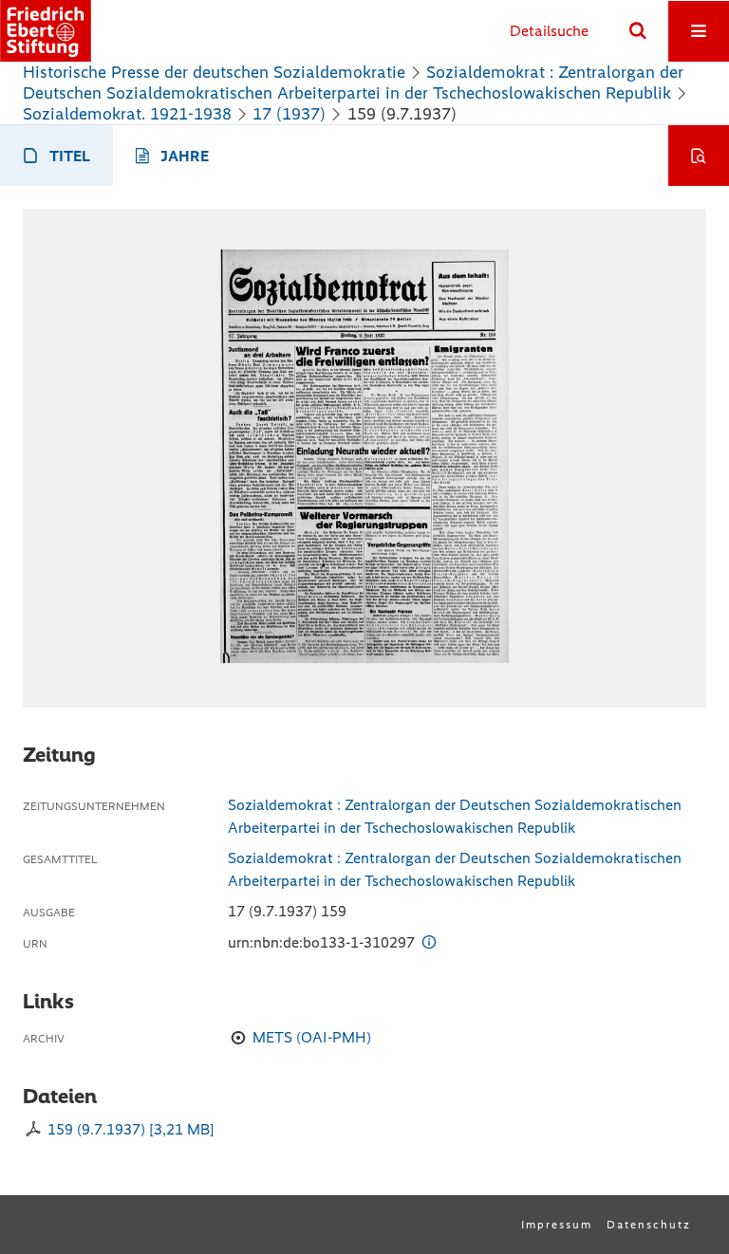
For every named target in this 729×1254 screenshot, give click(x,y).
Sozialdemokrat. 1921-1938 (127, 113)
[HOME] (45, 31)
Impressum (556, 1224)
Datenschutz (649, 1224)
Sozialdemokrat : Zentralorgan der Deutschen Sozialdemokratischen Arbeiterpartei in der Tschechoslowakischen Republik (353, 82)
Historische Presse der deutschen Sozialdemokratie (214, 72)
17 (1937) (289, 113)
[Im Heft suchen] (698, 155)
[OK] (638, 31)
